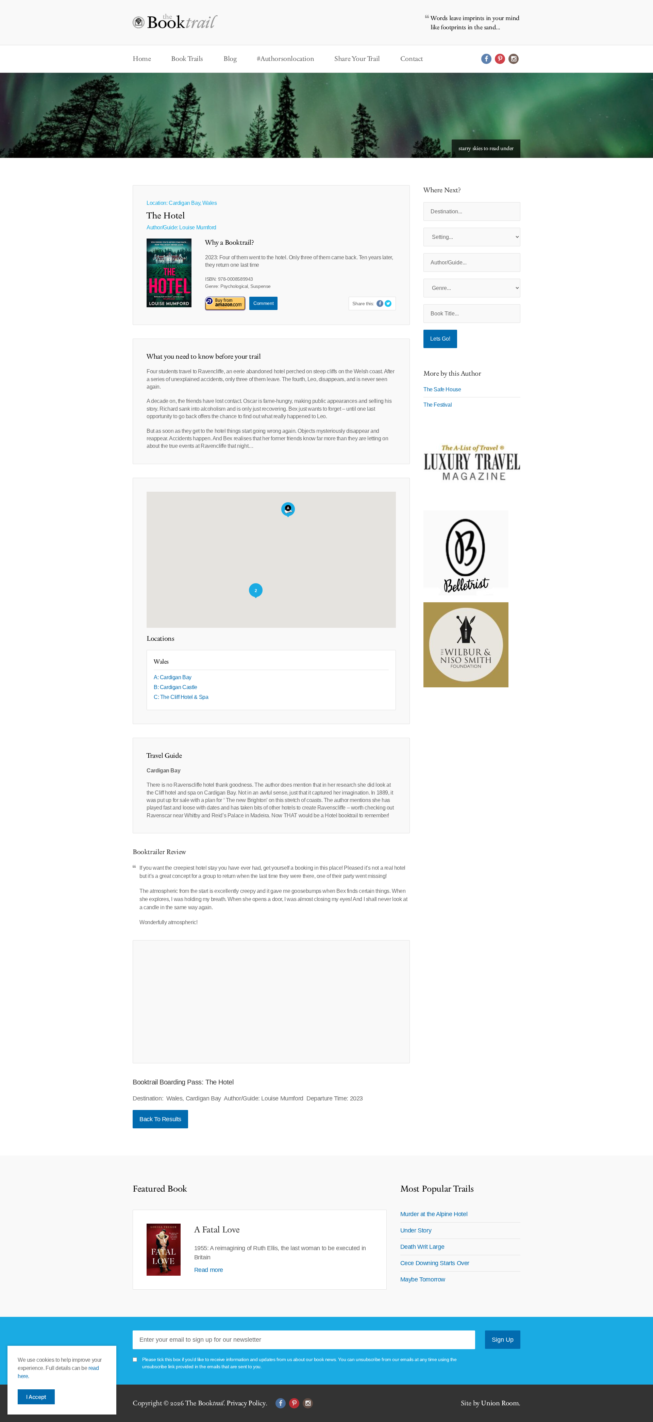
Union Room (500, 1403)
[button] (288, 509)
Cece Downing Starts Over (434, 1263)
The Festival (437, 405)
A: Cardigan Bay (172, 677)
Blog (229, 59)
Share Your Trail (357, 59)
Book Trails (187, 59)
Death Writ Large (422, 1246)
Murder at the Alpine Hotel (434, 1214)
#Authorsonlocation (285, 59)
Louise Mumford (197, 227)
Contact (411, 59)
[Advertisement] (271, 1001)
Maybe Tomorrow (422, 1279)
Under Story (416, 1230)
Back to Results (160, 1119)
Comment (263, 303)
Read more (208, 1269)
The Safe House (442, 389)
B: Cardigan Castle (175, 687)
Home (142, 59)
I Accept (36, 1396)
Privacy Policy (246, 1403)
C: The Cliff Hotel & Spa (181, 697)
